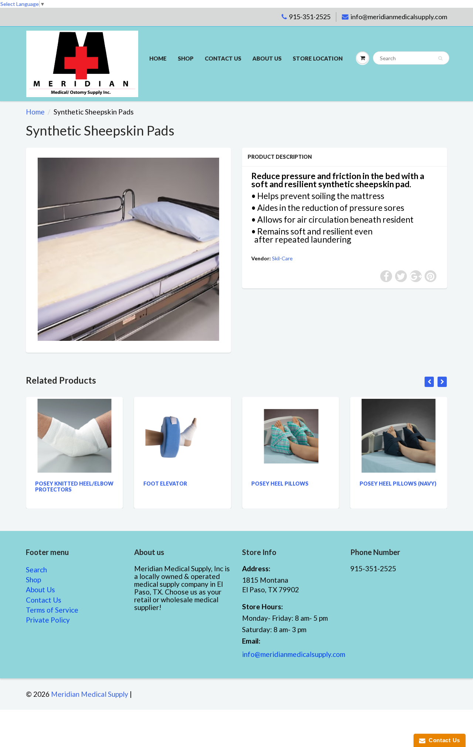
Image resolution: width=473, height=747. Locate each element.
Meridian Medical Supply (89, 694)
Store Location (318, 58)
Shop (186, 58)
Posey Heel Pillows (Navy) (361, 483)
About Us (267, 58)
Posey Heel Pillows (243, 483)
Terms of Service (52, 610)
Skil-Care (282, 258)
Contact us (223, 58)
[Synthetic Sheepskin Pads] (128, 249)
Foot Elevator (129, 483)
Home (158, 58)
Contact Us (43, 600)
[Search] (440, 58)
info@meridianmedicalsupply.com (399, 17)
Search (36, 569)
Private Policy (48, 620)
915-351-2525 (309, 17)
